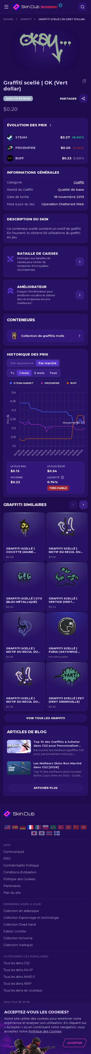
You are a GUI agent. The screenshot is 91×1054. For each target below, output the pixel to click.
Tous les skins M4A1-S (19, 977)
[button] (24, 537)
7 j (12, 373)
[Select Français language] (30, 827)
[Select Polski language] (45, 827)
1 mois (24, 373)
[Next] (83, 504)
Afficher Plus (46, 787)
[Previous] (73, 504)
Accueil (8, 19)
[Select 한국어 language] (42, 833)
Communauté (13, 852)
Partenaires (11, 886)
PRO (7, 859)
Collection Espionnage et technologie (31, 918)
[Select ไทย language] (49, 833)
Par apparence (22, 363)
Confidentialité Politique (21, 865)
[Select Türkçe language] (61, 827)
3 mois (39, 373)
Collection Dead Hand (19, 924)
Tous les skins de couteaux (22, 990)
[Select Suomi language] (57, 833)
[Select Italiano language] (38, 827)
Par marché (47, 363)
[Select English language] (7, 827)
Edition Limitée (14, 931)
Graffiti (26, 19)
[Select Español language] (15, 827)
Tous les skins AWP (17, 984)
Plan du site (12, 893)
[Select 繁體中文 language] (83, 827)
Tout (53, 373)
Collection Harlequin (18, 945)
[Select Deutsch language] (22, 827)
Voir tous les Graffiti (45, 718)
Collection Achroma (17, 938)
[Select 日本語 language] (34, 833)
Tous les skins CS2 (16, 963)
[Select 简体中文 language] (76, 827)
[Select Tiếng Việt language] (68, 827)
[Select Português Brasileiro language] (53, 827)
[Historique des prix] (50, 125)
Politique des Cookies (19, 879)
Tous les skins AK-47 (18, 970)
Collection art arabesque (21, 911)
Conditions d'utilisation (19, 872)
